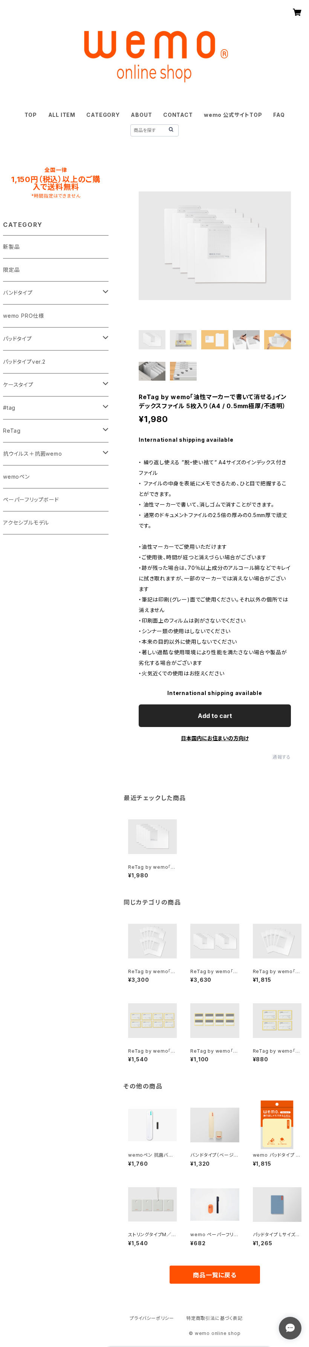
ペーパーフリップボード (31, 499)
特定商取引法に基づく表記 (214, 1318)
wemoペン (16, 476)
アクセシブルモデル (26, 522)
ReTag (12, 430)
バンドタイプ (18, 292)
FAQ (279, 115)
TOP (30, 115)
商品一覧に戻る (215, 1275)
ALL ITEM (61, 115)
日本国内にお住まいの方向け (215, 738)
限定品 (11, 269)
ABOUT (141, 115)
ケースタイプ (18, 384)
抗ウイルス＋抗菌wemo (32, 453)
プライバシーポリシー (152, 1318)
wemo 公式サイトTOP (233, 115)
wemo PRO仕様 (23, 315)
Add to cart (215, 715)
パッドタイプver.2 (24, 361)
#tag (9, 407)
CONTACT (178, 115)
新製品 (11, 246)
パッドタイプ (17, 338)
